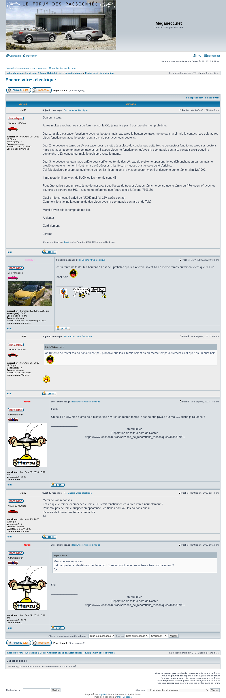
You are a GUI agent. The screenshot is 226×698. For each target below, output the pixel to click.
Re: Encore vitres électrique (91, 260)
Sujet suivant (212, 97)
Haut (9, 252)
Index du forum (15, 73)
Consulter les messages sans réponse (26, 68)
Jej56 (66, 242)
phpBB (102, 694)
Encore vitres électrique (31, 79)
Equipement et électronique (100, 73)
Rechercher (213, 55)
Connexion (15, 55)
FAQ (198, 55)
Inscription (31, 55)
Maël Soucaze (124, 697)
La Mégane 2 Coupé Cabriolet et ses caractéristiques (54, 73)
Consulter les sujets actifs (63, 68)
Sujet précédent (194, 97)
